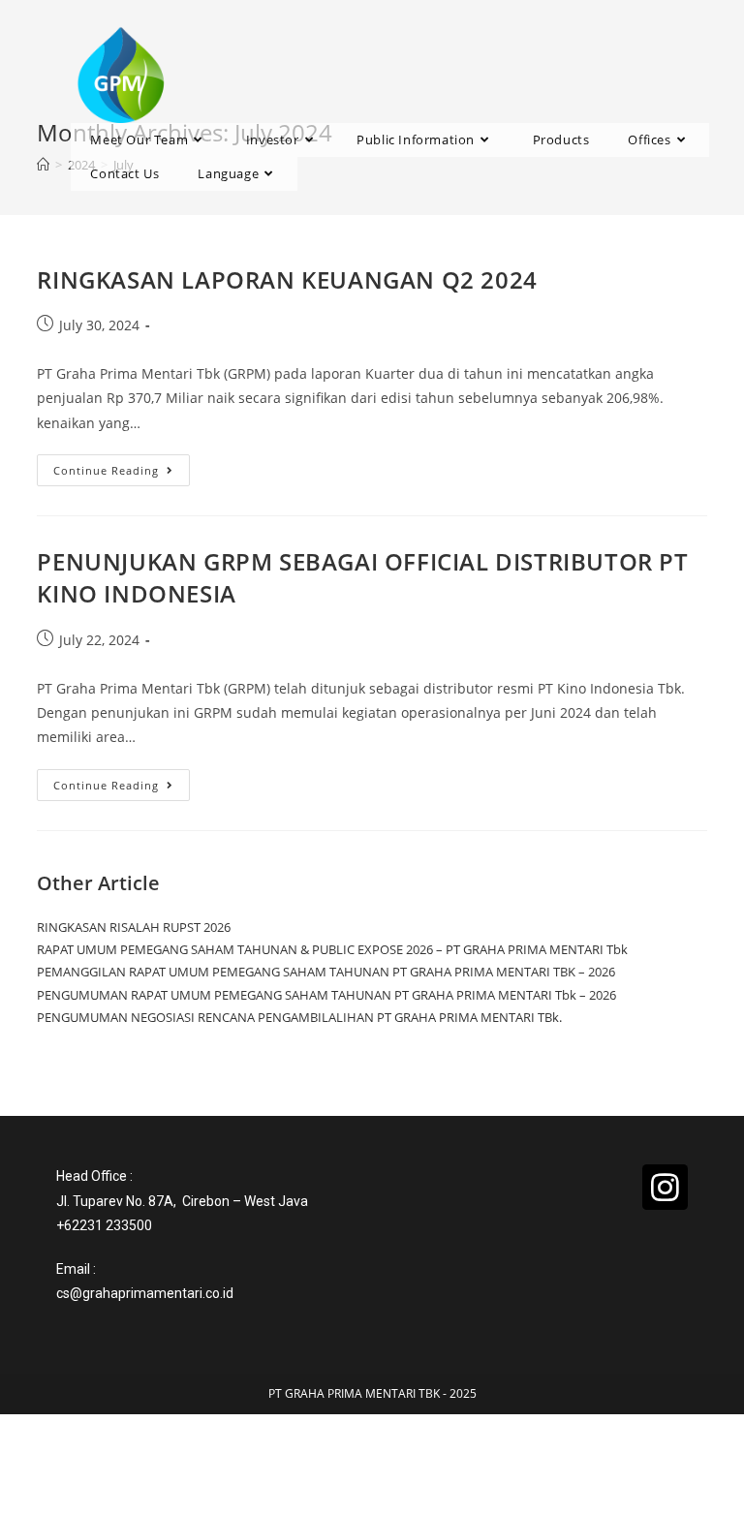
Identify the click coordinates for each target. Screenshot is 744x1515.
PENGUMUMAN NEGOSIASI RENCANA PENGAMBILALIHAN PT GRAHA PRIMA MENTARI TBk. (299, 1017)
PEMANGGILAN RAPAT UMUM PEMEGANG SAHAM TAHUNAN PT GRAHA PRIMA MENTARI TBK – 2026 (326, 971)
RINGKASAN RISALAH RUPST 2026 (134, 927)
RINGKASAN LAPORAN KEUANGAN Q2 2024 (287, 279)
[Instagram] (664, 1186)
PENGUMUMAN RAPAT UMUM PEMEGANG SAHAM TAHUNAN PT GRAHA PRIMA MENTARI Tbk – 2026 (326, 995)
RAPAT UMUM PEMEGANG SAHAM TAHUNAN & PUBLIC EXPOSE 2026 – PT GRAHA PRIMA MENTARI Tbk (332, 949)
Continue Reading (121, 466)
